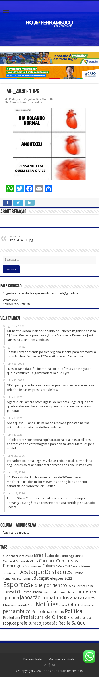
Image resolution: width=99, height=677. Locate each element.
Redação (14, 99)
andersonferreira (22, 556)
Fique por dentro (49, 585)
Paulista (89, 605)
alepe (6, 556)
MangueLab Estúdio (62, 659)
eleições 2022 (61, 578)
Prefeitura (11, 617)
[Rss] (45, 665)
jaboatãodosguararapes (68, 597)
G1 (18, 591)
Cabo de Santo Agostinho (65, 556)
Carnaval (9, 561)
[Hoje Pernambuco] (49, 24)
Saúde (78, 623)
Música (30, 605)
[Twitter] (54, 665)
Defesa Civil (63, 566)
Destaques (58, 572)
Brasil (40, 555)
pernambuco (17, 611)
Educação (40, 578)
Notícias (47, 604)
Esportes (16, 585)
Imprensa (85, 591)
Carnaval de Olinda (27, 561)
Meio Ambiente (14, 605)
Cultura (48, 566)
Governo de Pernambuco (59, 592)
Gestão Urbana (31, 592)
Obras (63, 605)
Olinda (76, 605)
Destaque (31, 572)
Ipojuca (11, 597)
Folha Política (77, 586)
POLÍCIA (57, 612)
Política (73, 611)
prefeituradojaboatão (37, 623)
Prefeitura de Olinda (44, 617)
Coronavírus (33, 566)
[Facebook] (49, 665)
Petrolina (40, 611)
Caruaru (47, 560)
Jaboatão (30, 597)
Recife (64, 623)
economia (24, 578)
